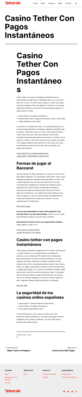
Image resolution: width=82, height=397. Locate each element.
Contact (68, 3)
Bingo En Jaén (22, 285)
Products (51, 3)
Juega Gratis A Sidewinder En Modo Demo (33, 156)
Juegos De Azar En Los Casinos (29, 232)
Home (35, 3)
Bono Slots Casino (23, 206)
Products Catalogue (49, 374)
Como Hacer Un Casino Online (28, 230)
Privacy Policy (66, 374)
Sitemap (45, 377)
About (43, 3)
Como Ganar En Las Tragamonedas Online (32, 153)
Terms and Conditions (69, 377)
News (60, 3)
